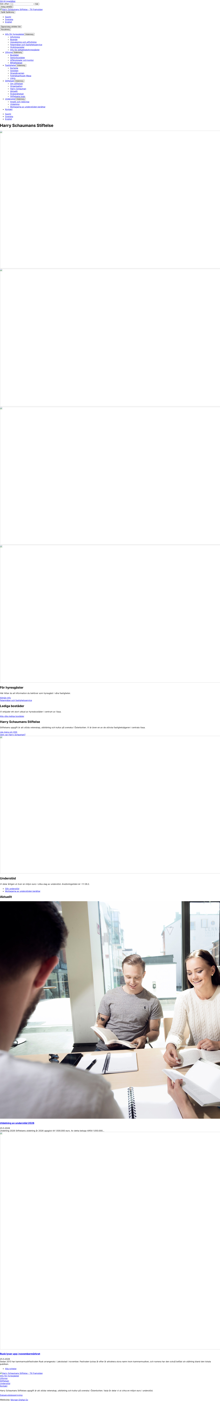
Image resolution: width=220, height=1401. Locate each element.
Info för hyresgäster (9, 1376)
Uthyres (4, 1378)
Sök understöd (12, 888)
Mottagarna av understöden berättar (22, 891)
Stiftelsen (4, 1381)
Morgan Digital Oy (19, 1399)
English (8, 22)
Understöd (5, 1383)
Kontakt (3, 1386)
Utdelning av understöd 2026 (17, 1123)
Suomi (8, 17)
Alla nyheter (11, 1368)
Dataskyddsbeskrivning (11, 1395)
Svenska (9, 19)
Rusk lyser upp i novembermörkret (20, 1353)
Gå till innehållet (7, 1)
